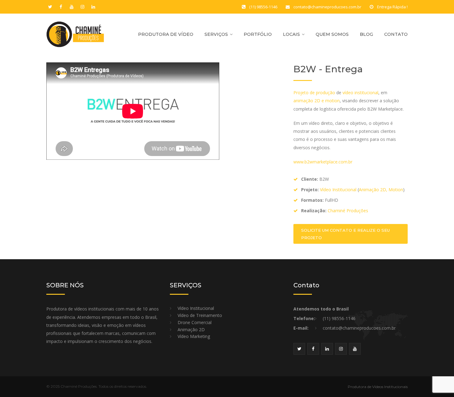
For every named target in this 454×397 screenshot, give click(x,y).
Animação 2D (191, 329)
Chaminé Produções (348, 210)
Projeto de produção (314, 92)
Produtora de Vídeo (165, 34)
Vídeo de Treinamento (200, 315)
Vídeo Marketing (194, 336)
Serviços (216, 34)
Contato (396, 34)
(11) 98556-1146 (339, 318)
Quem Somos (332, 34)
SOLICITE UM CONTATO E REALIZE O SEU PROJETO (345, 234)
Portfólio (258, 34)
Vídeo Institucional (338, 189)
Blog (366, 34)
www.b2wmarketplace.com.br (322, 162)
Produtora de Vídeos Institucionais (378, 386)
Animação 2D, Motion (381, 189)
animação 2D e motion (316, 100)
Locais (291, 34)
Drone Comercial (195, 322)
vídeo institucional (360, 92)
